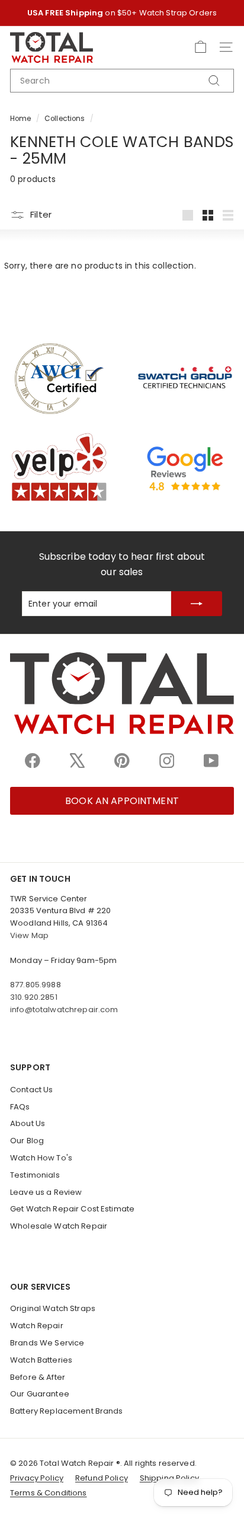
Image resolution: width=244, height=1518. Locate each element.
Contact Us (31, 1089)
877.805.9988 (35, 984)
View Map (29, 935)
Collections (64, 118)
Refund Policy (101, 1478)
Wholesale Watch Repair (58, 1226)
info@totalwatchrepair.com (64, 1009)
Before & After (37, 1377)
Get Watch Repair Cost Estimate (72, 1208)
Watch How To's (41, 1157)
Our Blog (27, 1140)
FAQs (20, 1106)
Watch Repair (36, 1325)
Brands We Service (47, 1342)
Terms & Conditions (48, 1492)
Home (20, 118)
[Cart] (200, 47)
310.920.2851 (33, 997)
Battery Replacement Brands (66, 1411)
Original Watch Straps (52, 1308)
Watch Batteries (41, 1360)
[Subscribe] (196, 603)
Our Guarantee (39, 1393)
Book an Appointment (122, 801)
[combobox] (122, 81)
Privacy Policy (36, 1478)
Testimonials (35, 1175)
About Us (27, 1123)
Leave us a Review (46, 1192)
